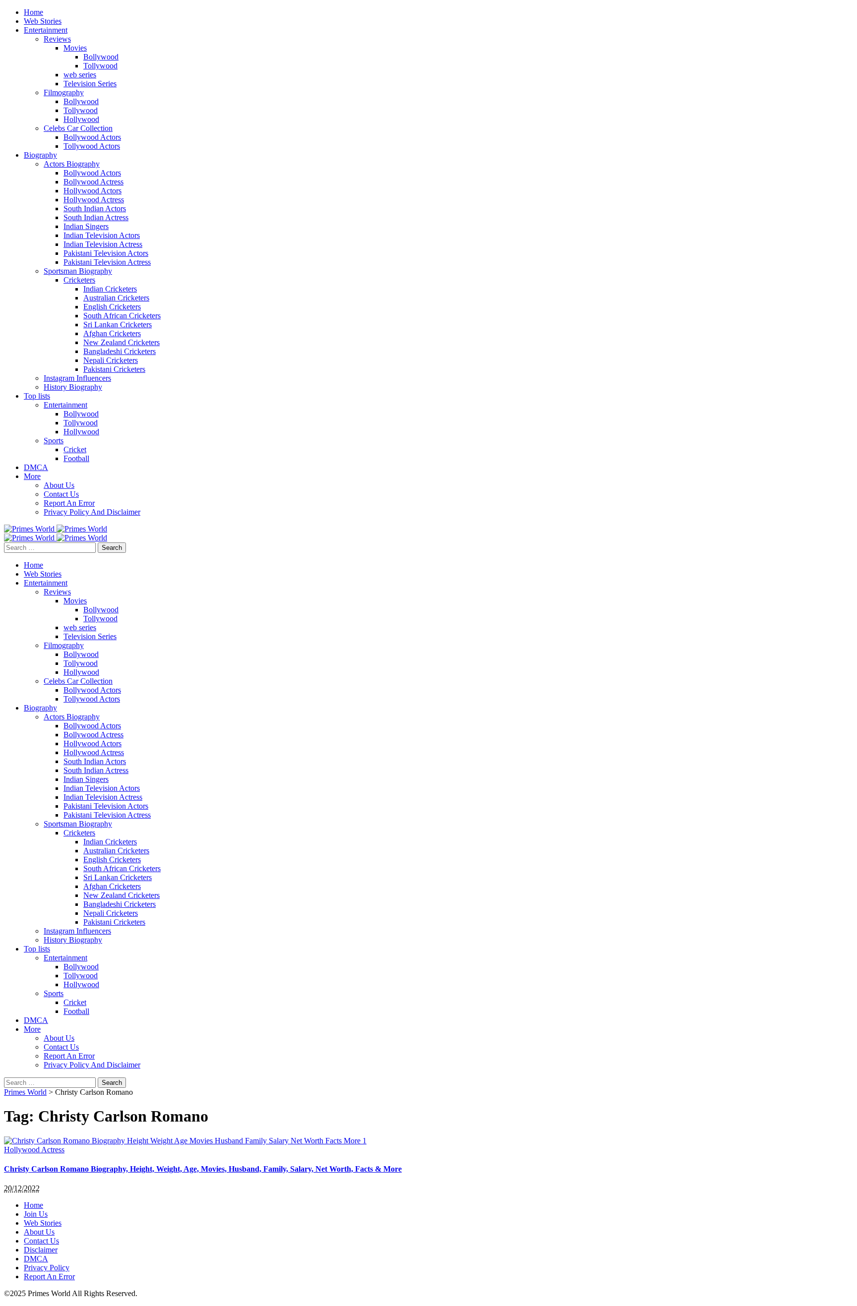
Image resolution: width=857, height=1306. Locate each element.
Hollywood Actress (34, 1149)
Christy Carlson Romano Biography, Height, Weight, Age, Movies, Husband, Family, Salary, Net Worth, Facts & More (203, 1169)
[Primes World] (30, 529)
